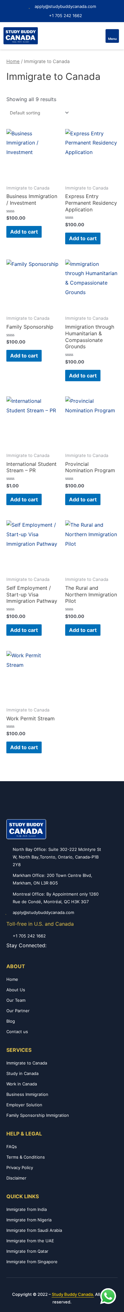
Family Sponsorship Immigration (37, 1115)
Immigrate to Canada (26, 1062)
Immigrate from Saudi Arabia (34, 1230)
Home (13, 61)
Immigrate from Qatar (27, 1251)
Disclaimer (16, 1177)
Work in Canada (21, 1083)
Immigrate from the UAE (30, 1240)
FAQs (11, 1146)
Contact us (17, 1031)
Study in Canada (22, 1073)
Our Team (15, 1000)
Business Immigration (27, 1094)
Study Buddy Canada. (73, 1294)
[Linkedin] (79, 945)
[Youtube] (70, 945)
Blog (10, 1021)
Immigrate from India (26, 1209)
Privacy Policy (19, 1167)
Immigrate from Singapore (32, 1261)
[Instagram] (61, 945)
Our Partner (18, 1010)
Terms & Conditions (25, 1157)
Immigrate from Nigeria (29, 1219)
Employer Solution (24, 1104)
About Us (15, 989)
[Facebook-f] (51, 945)
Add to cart (24, 231)
